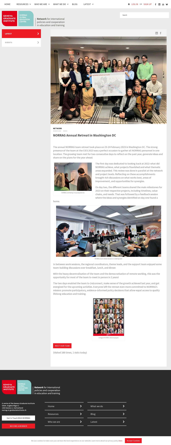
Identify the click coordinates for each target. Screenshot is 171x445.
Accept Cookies (133, 440)
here (120, 441)
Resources (22, 4)
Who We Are (40, 4)
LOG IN (134, 4)
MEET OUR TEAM (62, 346)
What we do (97, 406)
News (65, 131)
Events (8, 42)
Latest (87, 4)
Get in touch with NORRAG (18, 418)
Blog (74, 4)
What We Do (59, 4)
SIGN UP (148, 4)
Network (57, 128)
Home (7, 4)
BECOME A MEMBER (18, 426)
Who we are (54, 421)
